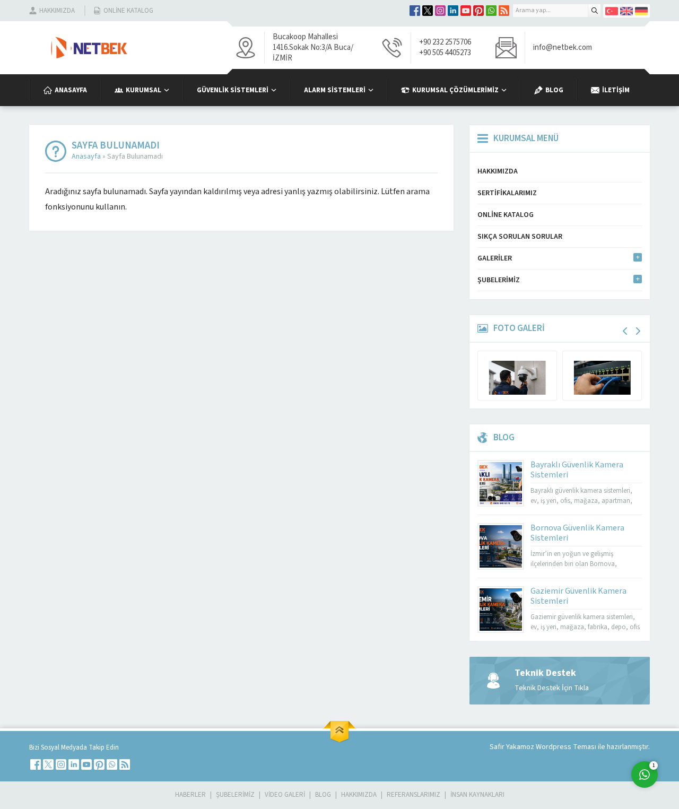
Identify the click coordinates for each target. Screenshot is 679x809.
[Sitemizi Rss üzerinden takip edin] (504, 10)
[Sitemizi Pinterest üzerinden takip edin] (478, 10)
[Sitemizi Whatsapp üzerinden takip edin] (491, 10)
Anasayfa (86, 156)
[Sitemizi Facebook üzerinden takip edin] (415, 10)
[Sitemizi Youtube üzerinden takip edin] (465, 10)
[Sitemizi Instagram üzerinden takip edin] (440, 10)
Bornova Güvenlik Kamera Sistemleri (577, 533)
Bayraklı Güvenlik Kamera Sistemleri (576, 470)
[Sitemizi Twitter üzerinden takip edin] (427, 10)
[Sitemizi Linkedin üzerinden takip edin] (453, 10)
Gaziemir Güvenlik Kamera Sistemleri (578, 596)
